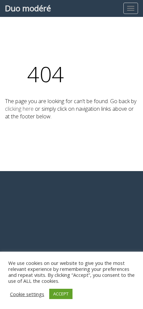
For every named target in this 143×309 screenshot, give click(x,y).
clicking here (19, 108)
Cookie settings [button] (27, 294)
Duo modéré (28, 8)
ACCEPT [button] (61, 294)
